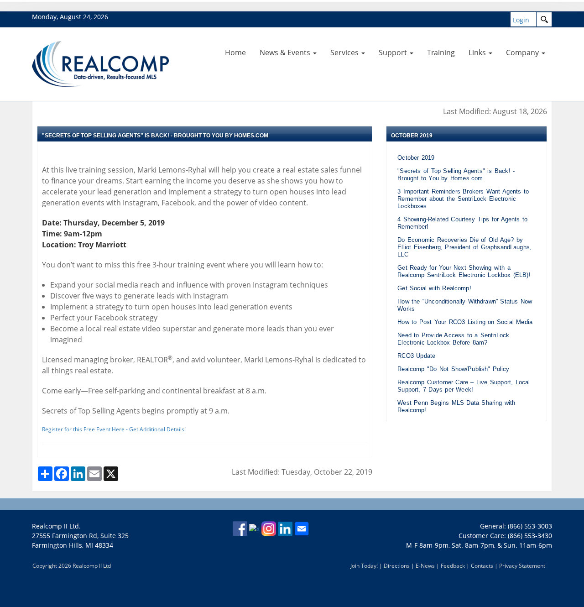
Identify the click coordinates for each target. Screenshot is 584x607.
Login (521, 20)
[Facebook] (240, 527)
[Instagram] (268, 527)
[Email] (301, 527)
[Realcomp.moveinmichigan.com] (100, 63)
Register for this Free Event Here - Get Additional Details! (114, 429)
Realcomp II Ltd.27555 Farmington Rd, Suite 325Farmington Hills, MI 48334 (80, 535)
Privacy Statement (522, 566)
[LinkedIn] (285, 527)
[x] (254, 527)
